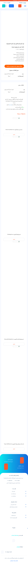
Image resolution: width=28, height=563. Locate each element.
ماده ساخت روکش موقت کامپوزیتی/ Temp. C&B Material (14, 443)
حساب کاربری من (13, 504)
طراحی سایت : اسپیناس (14, 560)
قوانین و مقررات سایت (13, 517)
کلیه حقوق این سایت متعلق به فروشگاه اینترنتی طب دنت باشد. (14, 558)
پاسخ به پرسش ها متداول (13, 506)
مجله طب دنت (13, 496)
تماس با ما (13, 491)
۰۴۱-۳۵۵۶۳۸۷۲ (9, 480)
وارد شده (10, 104)
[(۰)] (8, 5)
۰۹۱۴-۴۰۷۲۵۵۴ (17, 480)
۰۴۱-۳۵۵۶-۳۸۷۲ (8, 552)
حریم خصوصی (13, 515)
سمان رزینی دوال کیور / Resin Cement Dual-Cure (14, 129)
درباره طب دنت (13, 493)
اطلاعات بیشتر (21, 85)
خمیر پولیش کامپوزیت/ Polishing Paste (14, 234)
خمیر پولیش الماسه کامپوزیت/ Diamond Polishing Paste (14, 339)
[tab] (21, 85)
